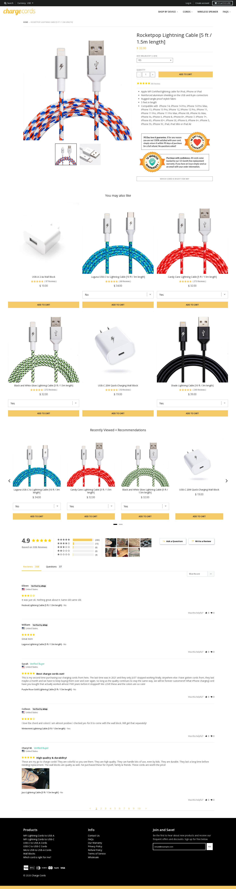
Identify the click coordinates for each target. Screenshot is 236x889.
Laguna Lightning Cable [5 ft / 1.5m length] (42, 644)
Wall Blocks (29, 853)
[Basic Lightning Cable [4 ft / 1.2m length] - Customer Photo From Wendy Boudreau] (145, 542)
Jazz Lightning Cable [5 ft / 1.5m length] (40, 792)
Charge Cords (39, 875)
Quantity (141, 70)
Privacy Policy (95, 846)
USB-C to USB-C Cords (35, 846)
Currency (21, 3)
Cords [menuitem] (186, 11)
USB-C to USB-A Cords (35, 842)
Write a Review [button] (203, 541)
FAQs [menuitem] (225, 11)
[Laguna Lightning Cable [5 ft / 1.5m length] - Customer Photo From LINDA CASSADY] (110, 552)
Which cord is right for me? (174, 179)
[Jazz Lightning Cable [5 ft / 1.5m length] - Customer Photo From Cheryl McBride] (110, 542)
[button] (207, 612)
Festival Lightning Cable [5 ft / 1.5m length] (42, 605)
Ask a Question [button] (174, 541)
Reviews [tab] (28, 566)
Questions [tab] (51, 566)
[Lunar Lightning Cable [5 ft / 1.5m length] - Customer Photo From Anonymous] (134, 552)
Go (209, 846)
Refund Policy (95, 850)
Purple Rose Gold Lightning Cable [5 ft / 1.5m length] (47, 689)
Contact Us (94, 835)
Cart (224, 3)
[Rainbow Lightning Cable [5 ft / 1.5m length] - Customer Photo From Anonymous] (122, 552)
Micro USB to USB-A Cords (37, 850)
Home (25, 22)
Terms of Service (97, 853)
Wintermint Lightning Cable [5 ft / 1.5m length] (43, 728)
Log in (188, 3)
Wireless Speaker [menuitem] (207, 11)
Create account (202, 3)
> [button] (146, 808)
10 (139, 808)
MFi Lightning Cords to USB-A (38, 835)
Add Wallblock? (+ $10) (147, 56)
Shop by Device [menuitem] (167, 11)
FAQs (91, 839)
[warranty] (175, 151)
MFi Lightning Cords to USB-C (38, 839)
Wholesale (93, 857)
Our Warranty (95, 842)
